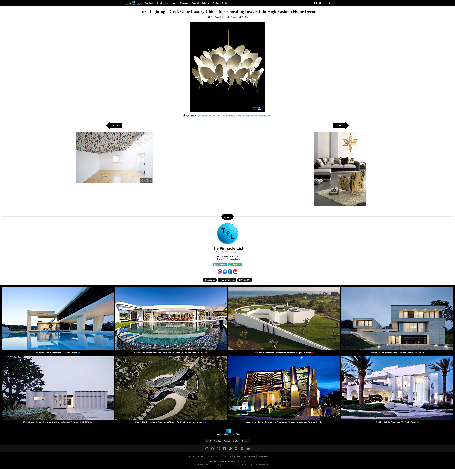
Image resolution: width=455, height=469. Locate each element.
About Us (211, 279)
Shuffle (245, 17)
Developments (162, 3)
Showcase (184, 3)
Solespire (191, 456)
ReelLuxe (237, 456)
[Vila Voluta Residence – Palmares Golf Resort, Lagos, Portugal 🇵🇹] (284, 349)
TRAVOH (227, 456)
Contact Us (246, 279)
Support (239, 461)
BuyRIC (201, 456)
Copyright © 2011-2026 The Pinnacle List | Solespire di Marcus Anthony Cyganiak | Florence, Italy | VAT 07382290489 (227, 465)
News (174, 3)
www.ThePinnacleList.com (229, 259)
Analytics (217, 440)
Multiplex (221, 461)
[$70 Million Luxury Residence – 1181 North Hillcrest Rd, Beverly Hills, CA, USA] (171, 349)
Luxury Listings (228, 279)
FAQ (215, 461)
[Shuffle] (320, 3)
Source (234, 17)
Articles (216, 3)
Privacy (227, 461)
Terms (246, 461)
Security (233, 461)
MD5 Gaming (249, 456)
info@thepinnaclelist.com (229, 256)
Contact (236, 440)
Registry (225, 3)
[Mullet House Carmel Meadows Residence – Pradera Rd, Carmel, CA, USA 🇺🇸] (58, 419)
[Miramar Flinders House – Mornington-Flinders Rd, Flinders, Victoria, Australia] (171, 419)
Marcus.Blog (263, 456)
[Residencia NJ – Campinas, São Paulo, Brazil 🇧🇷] (397, 419)
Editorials (205, 3)
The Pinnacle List (218, 17)
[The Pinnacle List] (227, 432)
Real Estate (149, 3)
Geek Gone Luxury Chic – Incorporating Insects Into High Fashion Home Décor (235, 115)
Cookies (210, 461)
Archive (227, 440)
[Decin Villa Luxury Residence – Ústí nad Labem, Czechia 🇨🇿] (397, 349)
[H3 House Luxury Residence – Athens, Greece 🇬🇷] (58, 349)
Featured (195, 3)
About (208, 440)
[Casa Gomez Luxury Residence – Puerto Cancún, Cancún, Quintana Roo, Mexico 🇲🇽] (284, 419)
